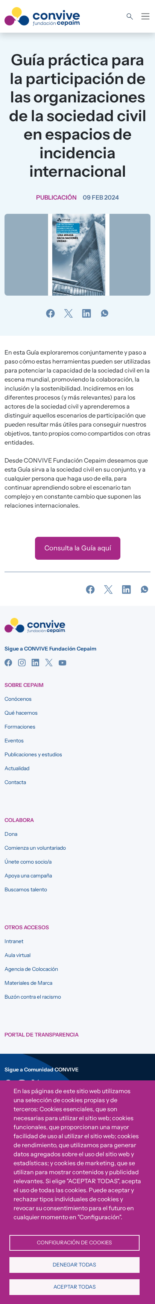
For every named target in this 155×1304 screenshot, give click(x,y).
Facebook (8, 662)
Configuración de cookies (74, 1242)
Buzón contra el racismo (33, 996)
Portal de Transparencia (42, 1034)
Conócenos (18, 699)
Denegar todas (74, 1265)
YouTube (62, 662)
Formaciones (20, 726)
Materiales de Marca (28, 983)
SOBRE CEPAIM (24, 685)
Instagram (22, 662)
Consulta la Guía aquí (77, 548)
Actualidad (17, 768)
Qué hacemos (21, 712)
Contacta (15, 782)
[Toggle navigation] (145, 16)
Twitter (49, 662)
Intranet (14, 941)
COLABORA (19, 820)
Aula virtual (17, 955)
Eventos (14, 740)
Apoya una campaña (28, 875)
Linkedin (35, 662)
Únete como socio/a (28, 861)
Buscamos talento (26, 889)
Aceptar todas (74, 1287)
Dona (11, 834)
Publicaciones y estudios (33, 754)
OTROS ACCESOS (27, 927)
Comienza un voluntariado (35, 847)
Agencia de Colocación (31, 969)
